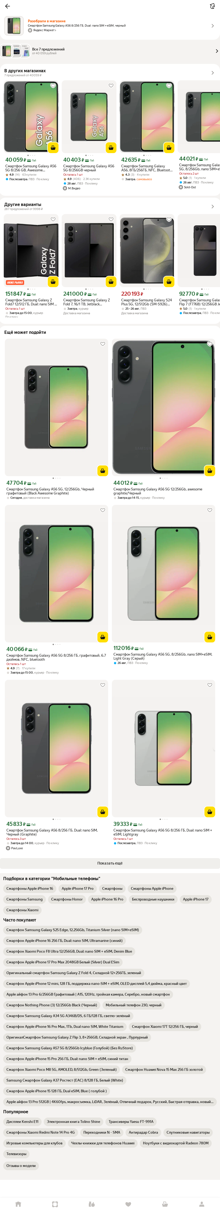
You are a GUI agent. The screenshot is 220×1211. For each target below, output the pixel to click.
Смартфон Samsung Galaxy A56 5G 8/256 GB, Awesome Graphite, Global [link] (30, 168)
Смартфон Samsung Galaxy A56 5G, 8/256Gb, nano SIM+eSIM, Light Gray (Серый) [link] (162, 656)
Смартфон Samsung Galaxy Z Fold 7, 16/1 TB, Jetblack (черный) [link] (86, 302)
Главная (18, 1204)
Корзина (165, 1204)
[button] (7, 6)
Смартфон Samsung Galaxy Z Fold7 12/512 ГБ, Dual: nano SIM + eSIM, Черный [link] (31, 302)
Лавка (91, 1204)
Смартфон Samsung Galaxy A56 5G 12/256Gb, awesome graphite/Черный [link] (157, 491)
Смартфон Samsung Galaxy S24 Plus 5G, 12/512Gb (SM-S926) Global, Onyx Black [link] (146, 302)
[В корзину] (53, 148)
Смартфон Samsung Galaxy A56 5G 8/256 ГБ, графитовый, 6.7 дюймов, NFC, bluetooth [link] (56, 657)
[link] (29, 888)
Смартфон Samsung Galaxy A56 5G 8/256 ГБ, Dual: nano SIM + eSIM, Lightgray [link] (162, 832)
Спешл (55, 1204)
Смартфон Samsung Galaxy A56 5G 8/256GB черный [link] (88, 168)
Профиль (201, 1204)
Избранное (128, 1204)
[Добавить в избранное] (53, 85)
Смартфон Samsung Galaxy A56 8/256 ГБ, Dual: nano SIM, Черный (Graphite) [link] (52, 832)
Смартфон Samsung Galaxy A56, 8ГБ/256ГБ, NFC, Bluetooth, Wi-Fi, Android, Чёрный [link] (147, 168)
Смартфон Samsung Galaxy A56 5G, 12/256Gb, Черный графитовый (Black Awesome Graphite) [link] (50, 491)
